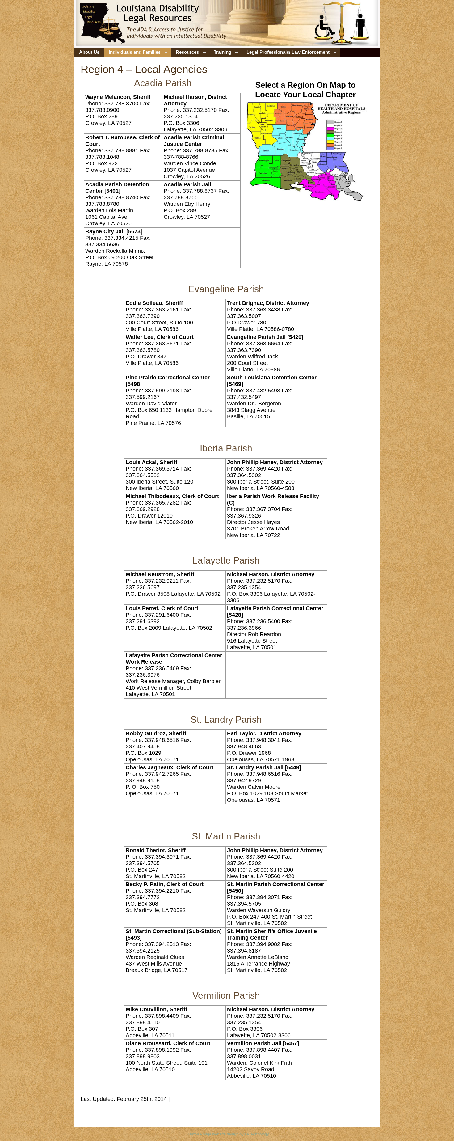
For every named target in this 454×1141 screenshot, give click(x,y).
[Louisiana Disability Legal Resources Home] (118, 29)
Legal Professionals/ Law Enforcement (286, 53)
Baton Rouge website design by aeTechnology (228, 1134)
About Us (89, 52)
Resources (185, 53)
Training (220, 53)
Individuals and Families (132, 53)
